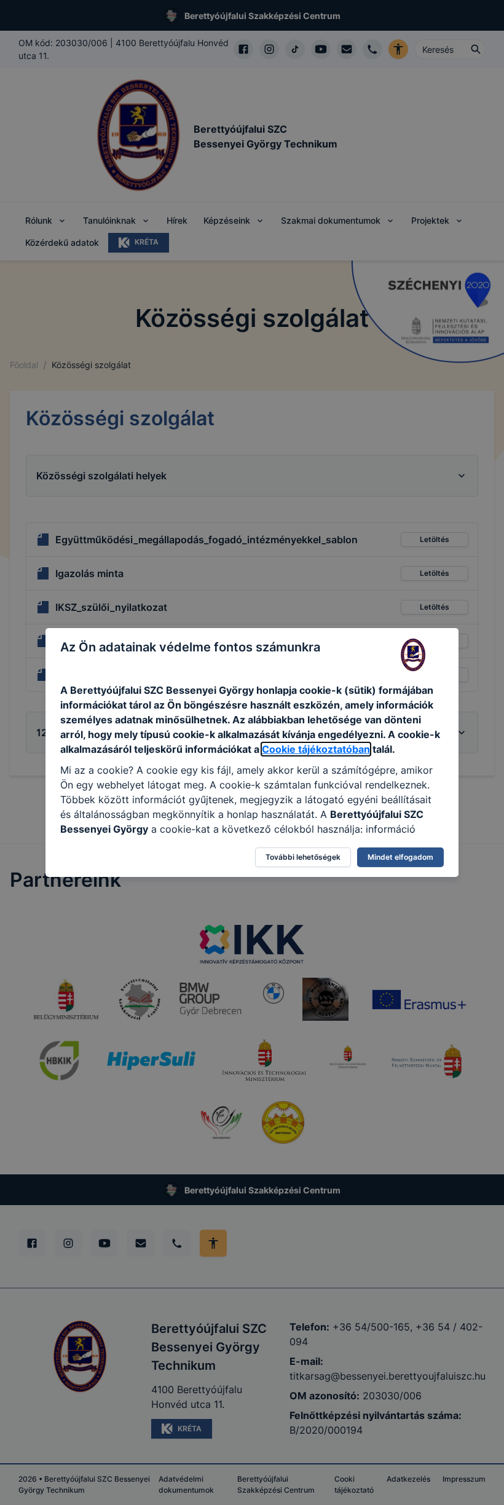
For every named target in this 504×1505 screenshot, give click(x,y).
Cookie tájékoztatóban (316, 749)
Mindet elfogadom (400, 857)
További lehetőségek (303, 857)
